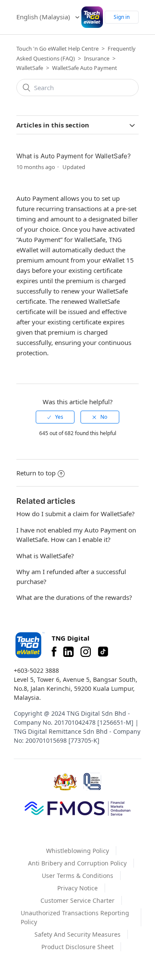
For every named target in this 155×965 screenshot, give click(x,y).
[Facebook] (54, 652)
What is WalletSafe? (45, 555)
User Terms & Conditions (77, 875)
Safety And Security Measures (77, 934)
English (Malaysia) (44, 16)
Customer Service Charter (77, 900)
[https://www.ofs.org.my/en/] (77, 808)
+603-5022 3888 (36, 670)
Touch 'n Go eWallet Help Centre (57, 48)
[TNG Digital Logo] (92, 17)
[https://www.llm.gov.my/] (92, 781)
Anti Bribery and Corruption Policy (77, 863)
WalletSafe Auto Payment (84, 68)
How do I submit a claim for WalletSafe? (75, 513)
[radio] (55, 417)
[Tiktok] (103, 652)
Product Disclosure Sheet (77, 947)
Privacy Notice (77, 888)
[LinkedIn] (68, 652)
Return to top (36, 473)
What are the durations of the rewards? (74, 597)
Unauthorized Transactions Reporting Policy (75, 917)
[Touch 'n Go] (29, 645)
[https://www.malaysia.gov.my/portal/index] (65, 781)
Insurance (96, 58)
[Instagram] (86, 652)
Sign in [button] (122, 17)
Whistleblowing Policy (77, 851)
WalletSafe (29, 68)
